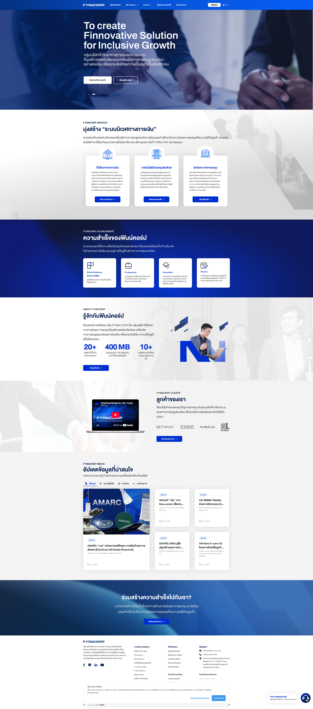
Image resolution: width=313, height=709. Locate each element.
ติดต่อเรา (214, 4)
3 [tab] (92, 94)
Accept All (219, 698)
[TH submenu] (229, 5)
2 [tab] (88, 94)
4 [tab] (98, 94)
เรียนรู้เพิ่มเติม (125, 80)
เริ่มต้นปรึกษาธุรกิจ (97, 80)
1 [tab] (84, 94)
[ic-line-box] (90, 665)
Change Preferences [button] (199, 698)
